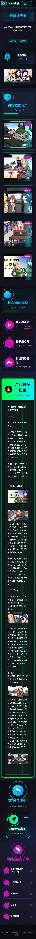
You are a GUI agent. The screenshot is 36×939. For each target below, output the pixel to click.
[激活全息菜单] (27, 3)
